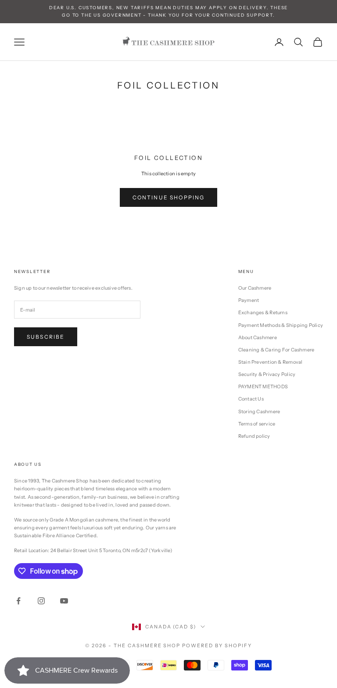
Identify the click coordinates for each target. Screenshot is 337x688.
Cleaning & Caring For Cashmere (276, 350)
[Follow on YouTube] (64, 600)
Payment (248, 300)
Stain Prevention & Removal (270, 362)
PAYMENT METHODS (263, 386)
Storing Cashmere (259, 411)
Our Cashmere (255, 288)
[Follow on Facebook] (18, 600)
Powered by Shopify (217, 645)
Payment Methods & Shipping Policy (280, 325)
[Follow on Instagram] (41, 600)
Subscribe (46, 336)
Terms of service (257, 424)
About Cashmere (257, 337)
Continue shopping (169, 197)
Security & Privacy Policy (267, 374)
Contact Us (251, 399)
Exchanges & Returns (262, 312)
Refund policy (254, 436)
